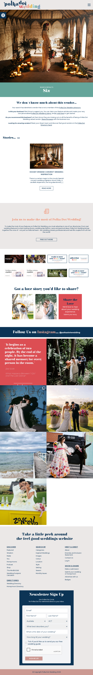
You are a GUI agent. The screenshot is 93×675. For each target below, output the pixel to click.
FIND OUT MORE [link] (46, 239)
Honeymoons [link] (12, 562)
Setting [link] (38, 567)
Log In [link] (67, 561)
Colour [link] (38, 559)
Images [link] (38, 556)
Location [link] (39, 562)
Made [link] (9, 556)
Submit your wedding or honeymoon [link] (73, 573)
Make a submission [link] (72, 569)
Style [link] (37, 565)
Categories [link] (40, 550)
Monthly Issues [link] (41, 573)
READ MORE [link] (46, 188)
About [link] (67, 550)
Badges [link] (68, 580)
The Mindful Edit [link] (13, 570)
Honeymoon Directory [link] (15, 586)
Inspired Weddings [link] (43, 553)
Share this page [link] (47, 119)
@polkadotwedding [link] (69, 332)
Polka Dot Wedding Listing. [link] (41, 113)
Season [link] (38, 570)
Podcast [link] (10, 565)
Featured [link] (10, 550)
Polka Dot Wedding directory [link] (70, 108)
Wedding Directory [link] (14, 583)
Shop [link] (8, 567)
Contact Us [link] (69, 558)
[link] (3, 15)
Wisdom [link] (10, 553)
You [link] (8, 559)
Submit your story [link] (70, 314)
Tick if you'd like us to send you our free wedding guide (45, 642)
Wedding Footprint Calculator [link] (14, 574)
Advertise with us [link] (71, 577)
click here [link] (60, 113)
